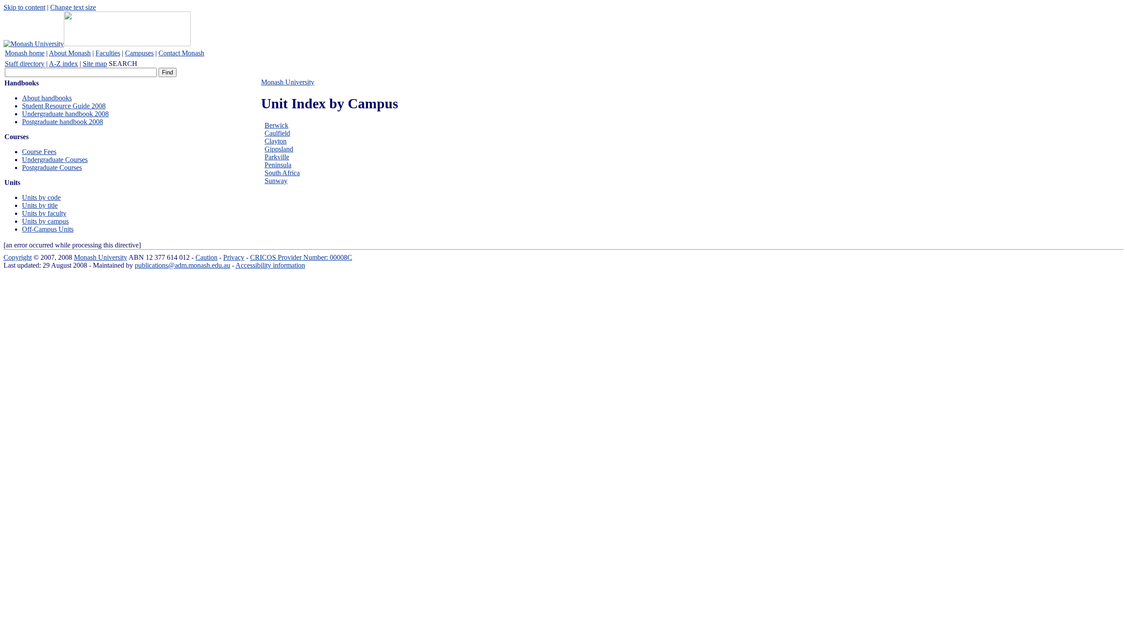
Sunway (276, 180)
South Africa (282, 173)
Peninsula (278, 165)
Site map (95, 63)
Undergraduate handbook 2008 (65, 114)
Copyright (18, 257)
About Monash (70, 53)
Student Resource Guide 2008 (64, 106)
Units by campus (45, 221)
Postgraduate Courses (52, 167)
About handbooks (47, 98)
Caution (206, 257)
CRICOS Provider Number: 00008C (301, 257)
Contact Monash (181, 53)
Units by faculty (44, 213)
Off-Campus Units (48, 229)
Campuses (139, 53)
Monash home (24, 53)
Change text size (73, 7)
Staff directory (24, 63)
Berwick (276, 125)
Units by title (40, 205)
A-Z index (63, 63)
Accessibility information (270, 265)
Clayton (276, 141)
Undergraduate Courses (55, 159)
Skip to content (24, 7)
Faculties (108, 53)
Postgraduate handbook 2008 (62, 121)
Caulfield (277, 133)
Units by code (41, 197)
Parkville (277, 157)
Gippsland (279, 149)
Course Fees (39, 151)
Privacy (233, 257)
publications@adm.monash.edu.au (182, 265)
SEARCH (123, 63)
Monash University (287, 82)
